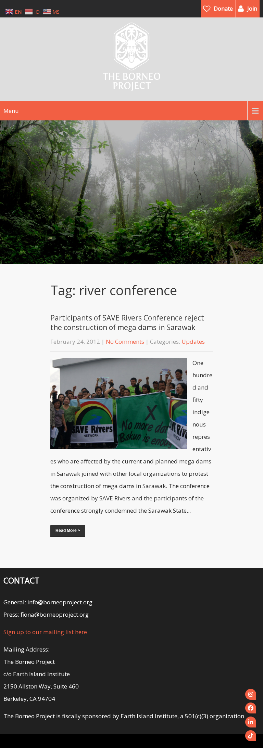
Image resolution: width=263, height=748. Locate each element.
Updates (193, 341)
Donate (223, 8)
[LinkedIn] (250, 722)
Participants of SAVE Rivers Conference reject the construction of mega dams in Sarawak (127, 322)
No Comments (125, 341)
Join (252, 8)
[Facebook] (250, 708)
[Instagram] (250, 694)
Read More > (67, 530)
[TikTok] (250, 735)
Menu (10, 111)
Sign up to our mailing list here (45, 632)
